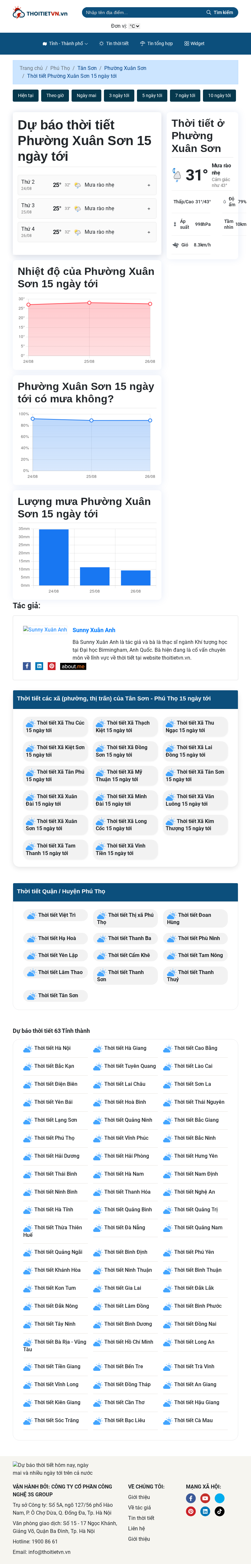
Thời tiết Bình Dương (128, 1324)
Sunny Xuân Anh (94, 630)
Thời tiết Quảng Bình (128, 1210)
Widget (198, 43)
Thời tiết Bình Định (125, 1252)
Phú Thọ (60, 68)
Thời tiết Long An (194, 1342)
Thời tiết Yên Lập (57, 955)
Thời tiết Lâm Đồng (126, 1306)
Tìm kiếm (223, 12)
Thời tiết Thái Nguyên (199, 1102)
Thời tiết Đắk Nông (56, 1306)
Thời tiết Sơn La (192, 1084)
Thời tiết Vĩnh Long (56, 1385)
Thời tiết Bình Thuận (198, 1270)
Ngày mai (86, 95)
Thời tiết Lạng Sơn (55, 1120)
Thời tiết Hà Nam (124, 1174)
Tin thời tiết (117, 43)
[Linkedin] (39, 666)
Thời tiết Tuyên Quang (130, 1066)
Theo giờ (55, 95)
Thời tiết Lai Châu (124, 1084)
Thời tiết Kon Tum (55, 1288)
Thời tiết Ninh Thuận (128, 1270)
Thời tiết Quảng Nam (198, 1228)
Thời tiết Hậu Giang (196, 1403)
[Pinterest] (52, 666)
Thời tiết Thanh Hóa (127, 1192)
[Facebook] (27, 666)
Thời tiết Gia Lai (122, 1288)
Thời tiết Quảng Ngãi (58, 1252)
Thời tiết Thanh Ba (129, 938)
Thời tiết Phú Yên (194, 1252)
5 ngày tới (152, 95)
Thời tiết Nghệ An (194, 1192)
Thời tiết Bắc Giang (196, 1120)
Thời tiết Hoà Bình (125, 1102)
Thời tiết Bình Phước (198, 1306)
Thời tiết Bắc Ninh (195, 1138)
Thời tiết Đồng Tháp (127, 1385)
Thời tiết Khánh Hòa (57, 1270)
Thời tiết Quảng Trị (196, 1210)
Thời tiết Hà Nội (52, 1048)
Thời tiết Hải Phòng (126, 1156)
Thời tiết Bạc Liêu (124, 1421)
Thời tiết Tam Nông (200, 955)
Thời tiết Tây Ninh (54, 1324)
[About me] (73, 666)
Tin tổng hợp (159, 43)
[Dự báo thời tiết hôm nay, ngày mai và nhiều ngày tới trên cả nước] (45, 12)
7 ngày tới (185, 95)
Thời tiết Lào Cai (193, 1066)
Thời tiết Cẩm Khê (128, 955)
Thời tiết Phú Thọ (54, 1138)
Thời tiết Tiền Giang (57, 1367)
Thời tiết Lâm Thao (60, 972)
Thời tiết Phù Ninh (198, 938)
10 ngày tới (219, 95)
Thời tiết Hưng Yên (196, 1156)
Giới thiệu (139, 1497)
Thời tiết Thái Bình (55, 1174)
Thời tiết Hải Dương (56, 1156)
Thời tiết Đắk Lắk (194, 1288)
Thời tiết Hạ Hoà (56, 938)
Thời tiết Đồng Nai (195, 1324)
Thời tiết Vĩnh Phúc (126, 1138)
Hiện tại (25, 95)
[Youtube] (205, 1498)
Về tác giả (139, 1508)
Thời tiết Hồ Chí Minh (128, 1342)
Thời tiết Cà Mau (193, 1421)
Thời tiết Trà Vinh (194, 1367)
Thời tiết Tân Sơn (57, 995)
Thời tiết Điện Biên (55, 1084)
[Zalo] (220, 1511)
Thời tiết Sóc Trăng (56, 1421)
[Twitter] (220, 1498)
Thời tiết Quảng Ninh (128, 1120)
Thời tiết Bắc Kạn (54, 1066)
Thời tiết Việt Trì (56, 915)
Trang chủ (31, 68)
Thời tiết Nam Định (196, 1174)
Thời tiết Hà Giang (125, 1048)
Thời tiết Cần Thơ (124, 1403)
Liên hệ (136, 1528)
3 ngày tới (119, 95)
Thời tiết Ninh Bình (55, 1192)
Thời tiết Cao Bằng (195, 1048)
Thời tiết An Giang (195, 1385)
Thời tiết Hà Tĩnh (53, 1210)
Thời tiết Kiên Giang (57, 1403)
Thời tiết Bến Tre (123, 1367)
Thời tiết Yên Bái (53, 1102)
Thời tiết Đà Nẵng (124, 1228)
